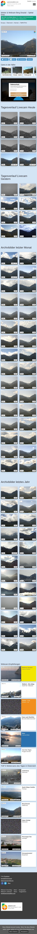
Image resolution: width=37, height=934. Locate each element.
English (34, 1)
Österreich (10, 23)
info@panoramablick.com (8, 893)
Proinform (6, 876)
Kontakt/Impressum (6, 878)
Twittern (6, 59)
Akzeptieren (24, 931)
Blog (9, 883)
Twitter (5, 883)
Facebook (2, 883)
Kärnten (16, 23)
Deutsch (29, 1)
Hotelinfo (29, 59)
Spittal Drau (23, 22)
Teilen (13, 59)
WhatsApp (22, 59)
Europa (3, 23)
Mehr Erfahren (13, 931)
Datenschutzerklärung (7, 880)
